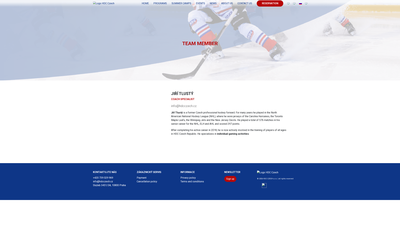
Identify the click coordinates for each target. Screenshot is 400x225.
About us (227, 3)
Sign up (230, 178)
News (213, 3)
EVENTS (200, 3)
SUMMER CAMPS (181, 3)
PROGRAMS (160, 3)
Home (145, 3)
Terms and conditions (192, 181)
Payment (141, 177)
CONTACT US (245, 3)
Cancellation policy (147, 181)
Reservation (270, 3)
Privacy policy (188, 177)
